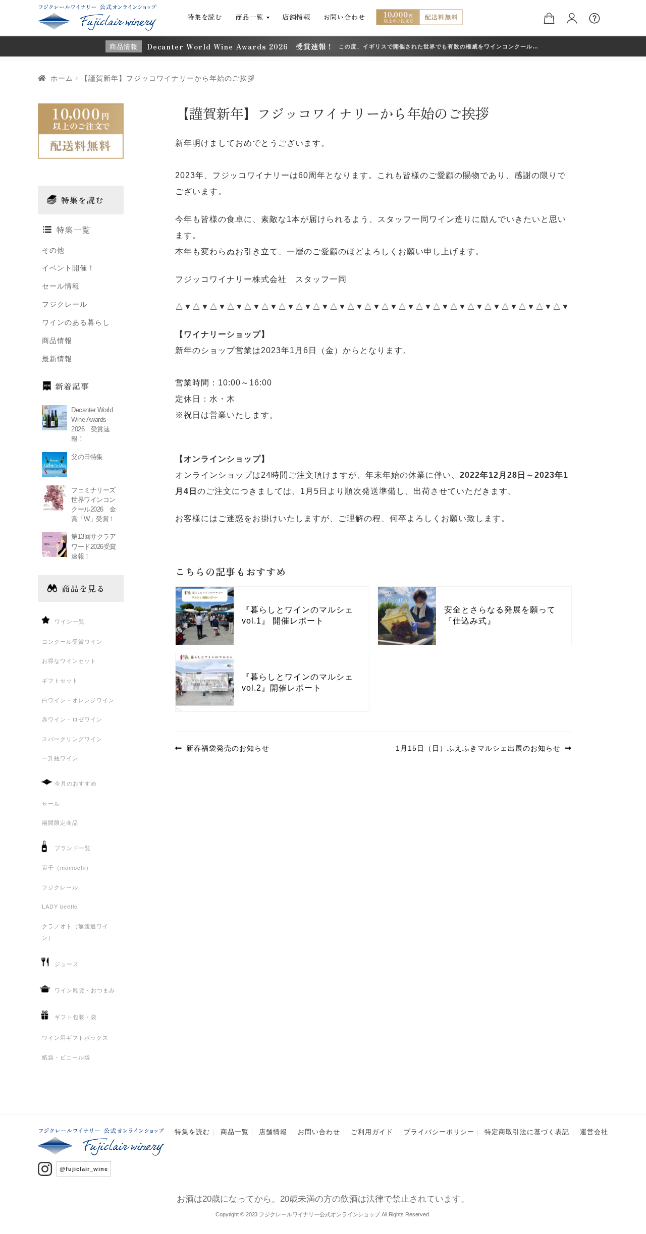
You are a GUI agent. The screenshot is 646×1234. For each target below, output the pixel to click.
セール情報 (61, 286)
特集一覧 (73, 230)
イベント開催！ (68, 268)
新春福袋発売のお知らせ (228, 750)
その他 (53, 250)
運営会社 (594, 1132)
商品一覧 (249, 17)
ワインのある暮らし (76, 322)
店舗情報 (296, 17)
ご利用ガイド (372, 1132)
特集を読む (205, 17)
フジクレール (64, 304)
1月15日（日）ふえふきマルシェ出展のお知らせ (478, 750)
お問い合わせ (344, 17)
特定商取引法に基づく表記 (526, 1132)
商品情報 (57, 340)
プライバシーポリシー (439, 1132)
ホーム (61, 78)
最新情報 (57, 359)
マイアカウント (574, 17)
